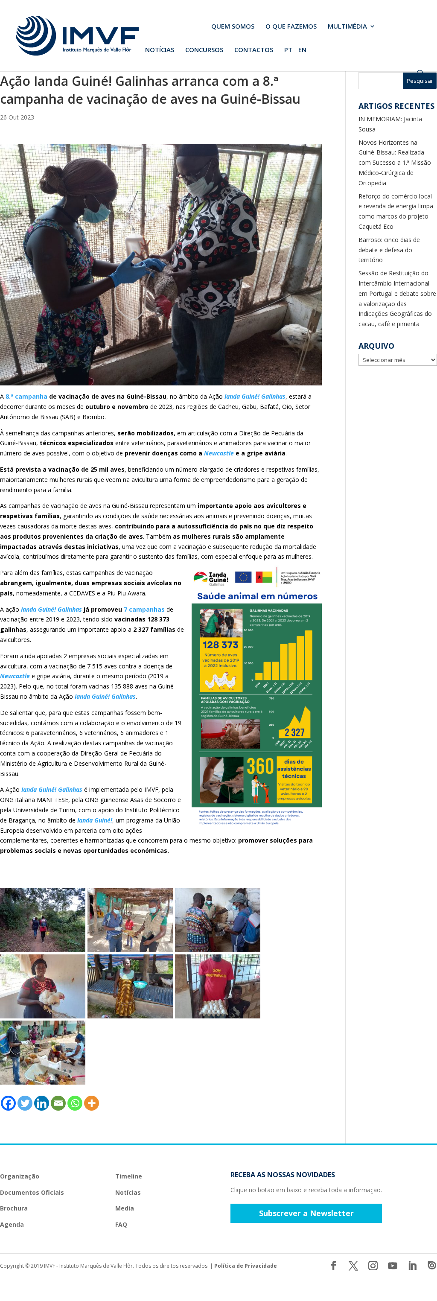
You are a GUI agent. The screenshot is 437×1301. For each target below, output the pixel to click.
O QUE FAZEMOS (291, 26)
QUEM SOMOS (232, 26)
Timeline (128, 1176)
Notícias (128, 1192)
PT (288, 50)
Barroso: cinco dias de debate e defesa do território (389, 250)
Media (124, 1208)
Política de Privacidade (245, 1265)
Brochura (14, 1208)
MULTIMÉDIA (347, 26)
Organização (19, 1176)
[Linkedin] (41, 1103)
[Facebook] (8, 1103)
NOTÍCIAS (159, 50)
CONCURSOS (204, 50)
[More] (91, 1103)
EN (302, 50)
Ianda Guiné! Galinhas (255, 396)
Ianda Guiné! (94, 820)
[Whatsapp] (74, 1103)
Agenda (12, 1224)
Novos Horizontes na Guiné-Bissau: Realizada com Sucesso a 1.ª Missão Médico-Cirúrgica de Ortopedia (394, 162)
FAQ (121, 1224)
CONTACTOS (253, 50)
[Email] (58, 1103)
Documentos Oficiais (32, 1192)
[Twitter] (24, 1103)
